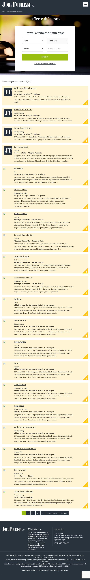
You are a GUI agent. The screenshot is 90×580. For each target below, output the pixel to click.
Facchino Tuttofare (23, 109)
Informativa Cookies (29, 570)
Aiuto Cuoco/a (20, 213)
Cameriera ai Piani (23, 128)
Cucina (16, 150)
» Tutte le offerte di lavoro (45, 64)
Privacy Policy (43, 570)
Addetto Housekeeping (25, 427)
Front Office (18, 92)
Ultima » (64, 513)
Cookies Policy (54, 570)
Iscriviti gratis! (61, 543)
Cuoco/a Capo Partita (24, 235)
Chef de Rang (20, 384)
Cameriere (19, 406)
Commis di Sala (21, 256)
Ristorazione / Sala (20, 193)
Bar (15, 172)
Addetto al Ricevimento (25, 88)
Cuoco (17, 363)
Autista (17, 299)
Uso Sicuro (64, 570)
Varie (16, 303)
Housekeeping (19, 113)
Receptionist (20, 470)
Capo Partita (20, 342)
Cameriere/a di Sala (23, 278)
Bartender (19, 168)
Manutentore (20, 320)
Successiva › (52, 513)
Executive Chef (21, 147)
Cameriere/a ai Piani (23, 491)
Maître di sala (20, 190)
